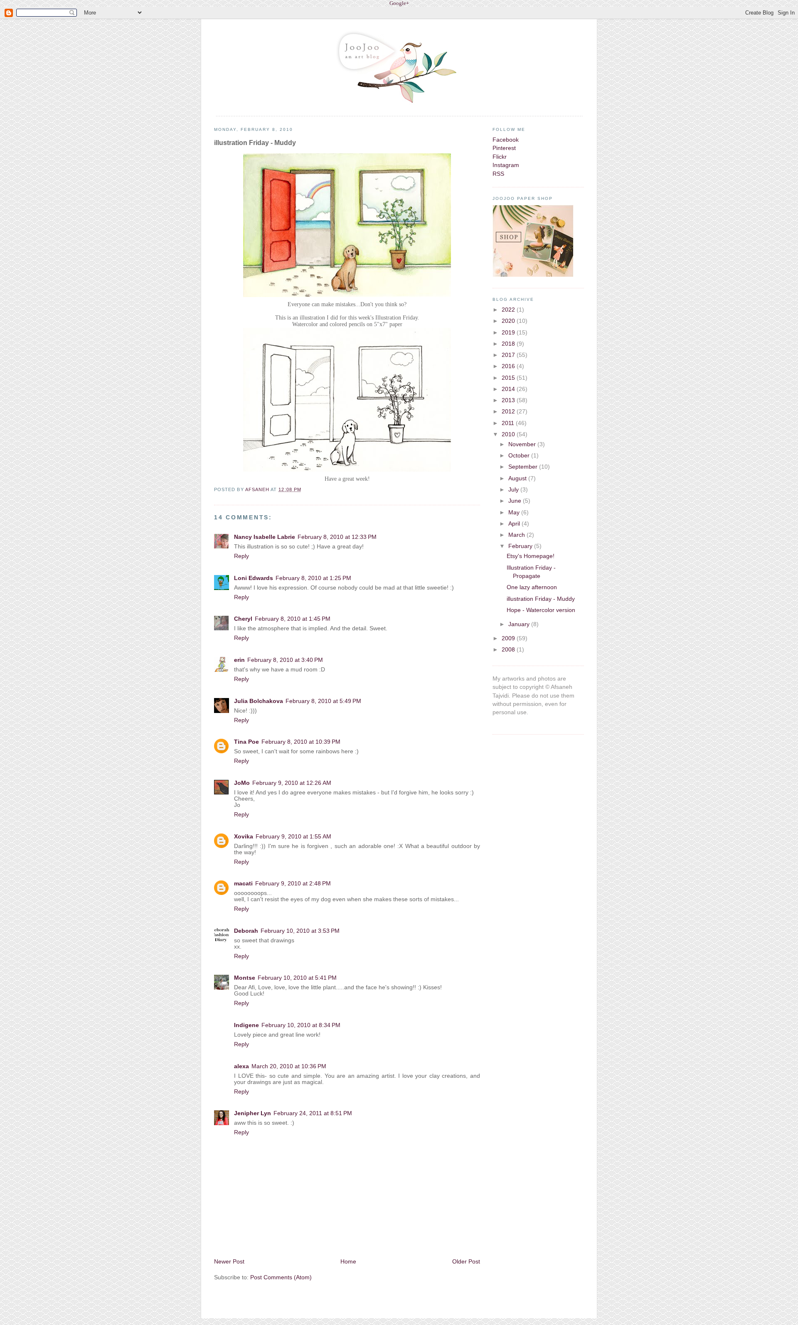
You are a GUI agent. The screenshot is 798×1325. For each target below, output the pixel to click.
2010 (509, 434)
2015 (509, 378)
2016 (509, 366)
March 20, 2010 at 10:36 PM (288, 1066)
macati (243, 883)
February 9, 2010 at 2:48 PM (293, 883)
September (523, 467)
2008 (509, 650)
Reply (241, 556)
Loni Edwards (253, 578)
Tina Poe (246, 742)
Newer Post (229, 1262)
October (519, 455)
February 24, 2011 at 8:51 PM (312, 1113)
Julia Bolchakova (258, 701)
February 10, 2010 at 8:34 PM (300, 1025)
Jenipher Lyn (252, 1113)
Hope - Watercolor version (541, 610)
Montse (244, 978)
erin (239, 660)
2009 (509, 638)
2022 (509, 310)
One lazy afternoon (532, 587)
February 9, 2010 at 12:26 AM (291, 783)
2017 (509, 355)
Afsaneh (258, 489)
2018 (509, 344)
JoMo (242, 783)
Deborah (246, 931)
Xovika (243, 836)
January (519, 624)
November (522, 444)
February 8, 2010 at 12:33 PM (337, 537)
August (518, 478)
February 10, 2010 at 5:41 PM (297, 978)
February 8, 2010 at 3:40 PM (285, 660)
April (515, 524)
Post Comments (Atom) (281, 1277)
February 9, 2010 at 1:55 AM (293, 836)
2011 (509, 423)
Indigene (246, 1025)
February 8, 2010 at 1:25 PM (313, 578)
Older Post (466, 1262)
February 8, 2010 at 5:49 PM (323, 701)
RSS (498, 174)
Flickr (500, 157)
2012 (509, 411)
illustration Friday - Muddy (541, 599)
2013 (509, 400)
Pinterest (504, 148)
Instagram (506, 165)
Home (348, 1262)
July (514, 490)
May (514, 512)
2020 (509, 321)
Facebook (506, 140)
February (521, 546)
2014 (509, 389)
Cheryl (243, 619)
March (517, 535)
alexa (241, 1066)
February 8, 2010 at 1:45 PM (292, 619)
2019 (509, 332)
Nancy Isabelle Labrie (264, 537)
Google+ (399, 3)
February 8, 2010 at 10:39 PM (300, 742)
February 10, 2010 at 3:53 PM (300, 931)
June (515, 501)
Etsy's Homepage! (530, 556)
